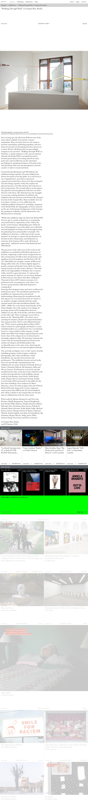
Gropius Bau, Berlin (11, 422)
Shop (36, 2)
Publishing (20, 2)
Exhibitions (29, 2)
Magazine (12, 2)
